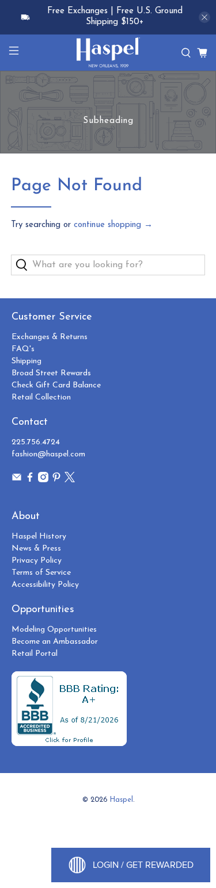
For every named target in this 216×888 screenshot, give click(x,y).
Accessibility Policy (45, 585)
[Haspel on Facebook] (30, 480)
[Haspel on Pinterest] (56, 480)
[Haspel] (108, 52)
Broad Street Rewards (51, 373)
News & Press (36, 548)
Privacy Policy (37, 560)
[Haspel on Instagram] (43, 480)
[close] (204, 17)
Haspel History (39, 536)
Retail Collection (41, 397)
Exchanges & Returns (50, 337)
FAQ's (23, 349)
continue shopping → (113, 225)
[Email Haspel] (17, 480)
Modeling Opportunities (54, 629)
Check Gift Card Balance (56, 385)
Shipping (26, 361)
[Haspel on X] (70, 480)
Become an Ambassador (55, 641)
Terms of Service (41, 572)
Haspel (121, 800)
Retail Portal (35, 653)
